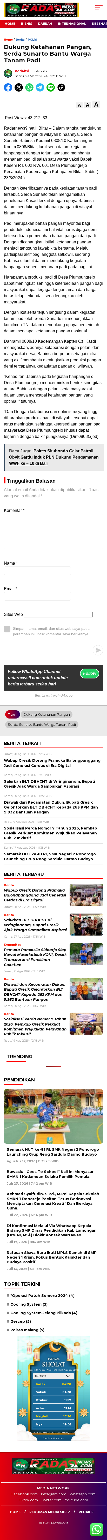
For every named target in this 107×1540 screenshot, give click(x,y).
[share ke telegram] (40, 90)
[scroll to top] (99, 1510)
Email (10, 589)
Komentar (14, 510)
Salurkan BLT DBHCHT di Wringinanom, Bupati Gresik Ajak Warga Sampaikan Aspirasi (35, 925)
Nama (11, 563)
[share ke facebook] (9, 90)
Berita (20, 39)
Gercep (20, 1321)
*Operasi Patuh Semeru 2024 (42, 1295)
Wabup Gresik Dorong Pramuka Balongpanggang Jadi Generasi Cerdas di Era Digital (35, 895)
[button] (79, 105)
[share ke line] (51, 90)
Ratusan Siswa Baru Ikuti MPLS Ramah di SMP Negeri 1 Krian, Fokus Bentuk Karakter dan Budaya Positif (52, 1257)
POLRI (32, 39)
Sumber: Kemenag (53, 1438)
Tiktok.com (28, 1500)
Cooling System (29, 1304)
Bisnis (26, 24)
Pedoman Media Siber (49, 1512)
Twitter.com (51, 1500)
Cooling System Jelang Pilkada (43, 1313)
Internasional (72, 24)
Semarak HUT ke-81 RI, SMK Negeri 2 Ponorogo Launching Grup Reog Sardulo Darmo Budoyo (53, 1151)
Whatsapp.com (83, 1494)
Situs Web (13, 614)
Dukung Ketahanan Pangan (46, 714)
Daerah (45, 24)
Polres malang (27, 1330)
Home (10, 24)
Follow (89, 673)
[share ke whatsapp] (30, 90)
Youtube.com (76, 1500)
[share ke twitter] (20, 90)
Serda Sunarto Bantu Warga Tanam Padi (42, 724)
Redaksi (22, 71)
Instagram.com (53, 1494)
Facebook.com (24, 1494)
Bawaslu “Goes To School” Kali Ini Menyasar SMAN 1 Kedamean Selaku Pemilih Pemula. (50, 1174)
